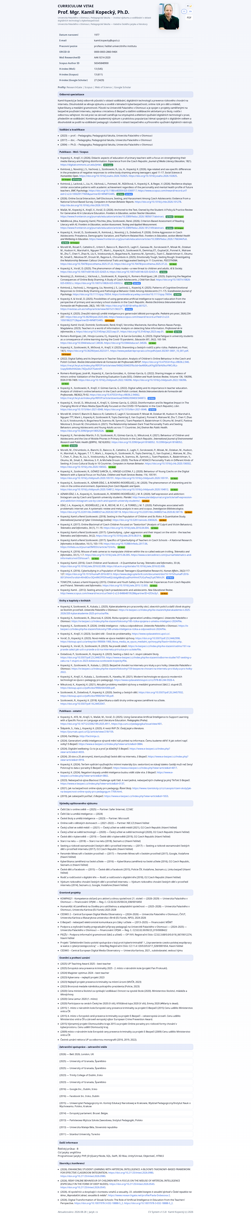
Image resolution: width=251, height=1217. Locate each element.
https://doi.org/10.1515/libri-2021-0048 (81, 409)
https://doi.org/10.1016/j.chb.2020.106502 (168, 463)
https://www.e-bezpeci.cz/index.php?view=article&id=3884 (110, 744)
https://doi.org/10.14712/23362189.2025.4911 (85, 723)
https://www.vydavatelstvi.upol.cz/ (151, 633)
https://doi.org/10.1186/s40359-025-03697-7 (113, 190)
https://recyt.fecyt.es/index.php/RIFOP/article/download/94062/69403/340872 (103, 398)
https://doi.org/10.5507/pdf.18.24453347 (82, 703)
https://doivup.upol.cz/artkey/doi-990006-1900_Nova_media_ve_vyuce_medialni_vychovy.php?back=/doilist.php (121, 641)
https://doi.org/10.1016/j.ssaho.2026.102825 (103, 175)
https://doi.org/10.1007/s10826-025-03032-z (98, 283)
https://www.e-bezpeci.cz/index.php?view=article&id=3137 (92, 783)
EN (190, 11)
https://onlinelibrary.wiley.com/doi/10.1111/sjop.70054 (142, 294)
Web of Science (103, 87)
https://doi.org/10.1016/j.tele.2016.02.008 (82, 566)
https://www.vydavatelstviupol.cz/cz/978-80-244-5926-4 (144, 680)
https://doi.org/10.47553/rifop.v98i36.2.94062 (114, 394)
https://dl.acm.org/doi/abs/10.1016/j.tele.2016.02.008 (136, 566)
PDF (189, 17)
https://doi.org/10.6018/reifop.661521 (126, 305)
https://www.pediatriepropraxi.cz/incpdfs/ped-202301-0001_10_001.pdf (149, 350)
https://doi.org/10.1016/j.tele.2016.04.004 (126, 527)
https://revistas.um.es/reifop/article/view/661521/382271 (91, 309)
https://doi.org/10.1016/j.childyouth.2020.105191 (87, 478)
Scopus (89, 87)
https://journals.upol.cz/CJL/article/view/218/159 (86, 731)
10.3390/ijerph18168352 (169, 442)
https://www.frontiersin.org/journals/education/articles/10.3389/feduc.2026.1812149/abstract (112, 227)
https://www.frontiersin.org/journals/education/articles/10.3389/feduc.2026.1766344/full (138, 239)
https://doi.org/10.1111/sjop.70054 (92, 294)
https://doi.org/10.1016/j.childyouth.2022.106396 (105, 380)
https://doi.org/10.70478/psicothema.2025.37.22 (86, 264)
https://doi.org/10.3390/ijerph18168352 (133, 442)
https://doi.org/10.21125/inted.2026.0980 (130, 1172)
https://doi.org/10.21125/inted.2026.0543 (131, 1184)
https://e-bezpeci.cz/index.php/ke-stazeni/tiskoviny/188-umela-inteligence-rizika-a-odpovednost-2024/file (124, 627)
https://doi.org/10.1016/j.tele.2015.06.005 (107, 554)
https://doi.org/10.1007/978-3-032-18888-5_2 (98, 1203)
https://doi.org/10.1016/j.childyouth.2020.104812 (87, 489)
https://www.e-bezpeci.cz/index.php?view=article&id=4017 (145, 767)
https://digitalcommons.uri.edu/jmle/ (80, 164)
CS (184, 11)
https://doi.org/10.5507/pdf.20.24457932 (161, 692)
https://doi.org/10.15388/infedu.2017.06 (125, 543)
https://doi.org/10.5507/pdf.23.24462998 (157, 638)
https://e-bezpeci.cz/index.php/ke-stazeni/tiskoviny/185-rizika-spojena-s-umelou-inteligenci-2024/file (126, 621)
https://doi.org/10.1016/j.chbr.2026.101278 (158, 201)
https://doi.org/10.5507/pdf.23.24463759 (82, 657)
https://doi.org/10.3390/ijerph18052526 (82, 430)
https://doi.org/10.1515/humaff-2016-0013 (89, 574)
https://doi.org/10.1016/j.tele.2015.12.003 (125, 585)
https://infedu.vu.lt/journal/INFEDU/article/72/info (87, 547)
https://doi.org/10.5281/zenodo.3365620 (135, 520)
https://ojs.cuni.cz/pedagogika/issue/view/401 (136, 723)
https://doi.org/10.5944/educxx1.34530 (81, 343)
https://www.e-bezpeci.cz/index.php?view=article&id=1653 (136, 796)
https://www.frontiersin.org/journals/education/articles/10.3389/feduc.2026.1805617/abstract (112, 216)
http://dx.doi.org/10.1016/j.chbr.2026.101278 (84, 205)
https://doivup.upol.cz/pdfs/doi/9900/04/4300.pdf (87, 687)
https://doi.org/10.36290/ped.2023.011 (88, 350)
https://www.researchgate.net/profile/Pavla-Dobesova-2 (139, 1195)
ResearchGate (74, 87)
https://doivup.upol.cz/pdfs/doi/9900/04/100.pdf (86, 695)
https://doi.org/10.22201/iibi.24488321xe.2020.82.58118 (90, 512)
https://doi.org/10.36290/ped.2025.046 (87, 316)
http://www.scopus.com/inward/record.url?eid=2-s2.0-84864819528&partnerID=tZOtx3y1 (109, 593)
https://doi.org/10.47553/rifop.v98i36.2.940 (165, 362)
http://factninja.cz (89, 736)
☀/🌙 (189, 6)
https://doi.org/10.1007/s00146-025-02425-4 (84, 271)
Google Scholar (122, 87)
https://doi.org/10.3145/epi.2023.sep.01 (97, 331)
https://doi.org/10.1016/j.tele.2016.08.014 (118, 535)
